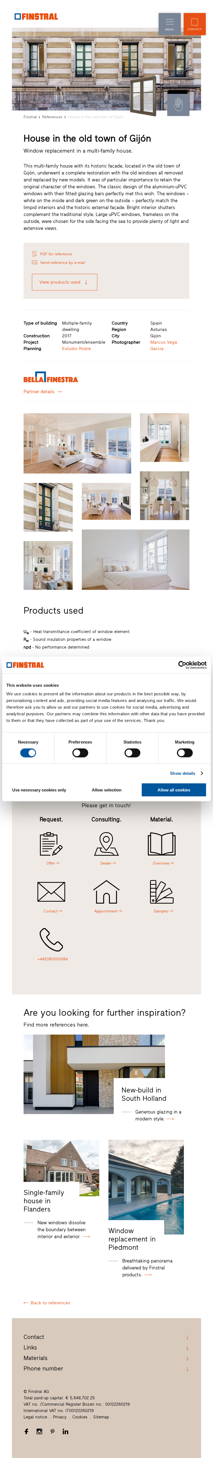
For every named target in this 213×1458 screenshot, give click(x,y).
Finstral (30, 117)
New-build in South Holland (143, 1094)
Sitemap (101, 1417)
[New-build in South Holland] (94, 1074)
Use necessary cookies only (39, 790)
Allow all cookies (174, 790)
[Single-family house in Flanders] (61, 1168)
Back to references (50, 1302)
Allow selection (106, 790)
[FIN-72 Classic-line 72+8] (143, 96)
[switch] (80, 752)
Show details (182, 773)
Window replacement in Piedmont (132, 1238)
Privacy (60, 1417)
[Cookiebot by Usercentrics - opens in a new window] (182, 665)
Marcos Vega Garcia (163, 345)
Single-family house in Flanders (44, 1200)
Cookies (79, 1417)
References (52, 117)
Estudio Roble (76, 348)
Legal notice (35, 1417)
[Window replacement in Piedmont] (146, 1187)
